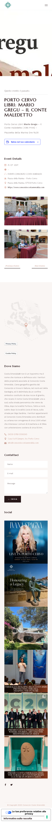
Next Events (40, 266)
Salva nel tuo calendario (23, 141)
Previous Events (12, 266)
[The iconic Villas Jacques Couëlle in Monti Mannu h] (26, 628)
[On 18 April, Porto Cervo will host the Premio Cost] (26, 757)
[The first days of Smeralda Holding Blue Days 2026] (26, 671)
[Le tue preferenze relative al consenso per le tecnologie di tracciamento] (47, 817)
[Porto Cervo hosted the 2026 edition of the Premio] (26, 714)
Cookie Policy (10, 353)
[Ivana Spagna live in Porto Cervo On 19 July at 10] (26, 542)
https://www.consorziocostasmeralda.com (26, 187)
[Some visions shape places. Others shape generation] (26, 585)
